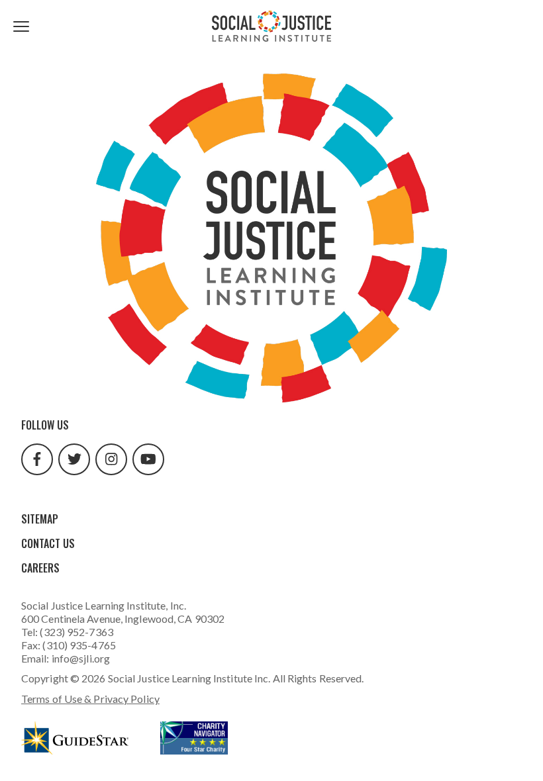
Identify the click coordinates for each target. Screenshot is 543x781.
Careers (40, 568)
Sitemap (39, 519)
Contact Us (48, 543)
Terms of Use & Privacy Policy (90, 698)
